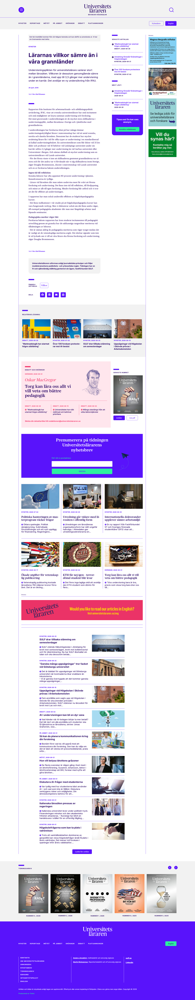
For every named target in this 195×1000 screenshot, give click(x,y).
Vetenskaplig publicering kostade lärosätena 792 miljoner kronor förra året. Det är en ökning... (38, 585)
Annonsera (25, 964)
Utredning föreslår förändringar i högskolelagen (128, 58)
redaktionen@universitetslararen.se (64, 421)
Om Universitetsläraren (32, 961)
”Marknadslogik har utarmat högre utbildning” (35, 345)
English (24, 981)
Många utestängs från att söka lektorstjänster (93, 410)
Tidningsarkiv (27, 971)
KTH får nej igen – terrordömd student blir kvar (79, 576)
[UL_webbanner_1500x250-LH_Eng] (82, 619)
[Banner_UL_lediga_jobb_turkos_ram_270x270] (162, 125)
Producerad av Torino (26, 993)
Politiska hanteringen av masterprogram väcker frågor (40, 518)
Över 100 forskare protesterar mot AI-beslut (66, 345)
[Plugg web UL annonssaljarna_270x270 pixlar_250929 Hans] (162, 156)
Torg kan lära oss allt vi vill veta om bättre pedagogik (48, 391)
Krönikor (70, 23)
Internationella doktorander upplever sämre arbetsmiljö (123, 518)
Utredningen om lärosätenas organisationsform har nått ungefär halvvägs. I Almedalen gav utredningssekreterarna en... (80, 528)
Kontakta (25, 958)
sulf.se (129, 958)
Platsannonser (95, 23)
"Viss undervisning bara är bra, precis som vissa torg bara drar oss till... (122, 585)
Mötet (47, 23)
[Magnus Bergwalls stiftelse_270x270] (162, 64)
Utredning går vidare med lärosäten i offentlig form (81, 518)
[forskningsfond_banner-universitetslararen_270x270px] (162, 95)
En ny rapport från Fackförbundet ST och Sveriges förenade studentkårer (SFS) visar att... (122, 527)
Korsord (24, 974)
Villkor (44, 285)
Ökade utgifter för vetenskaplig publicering (40, 576)
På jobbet (57, 23)
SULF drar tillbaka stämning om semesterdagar (96, 345)
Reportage (35, 23)
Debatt (81, 23)
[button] (42, 294)
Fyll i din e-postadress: (61, 458)
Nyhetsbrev (26, 968)
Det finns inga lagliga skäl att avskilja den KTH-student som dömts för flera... (82, 585)
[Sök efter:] (172, 10)
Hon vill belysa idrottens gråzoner (59, 760)
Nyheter (23, 23)
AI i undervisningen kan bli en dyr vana (61, 715)
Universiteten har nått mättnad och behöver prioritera (63, 411)
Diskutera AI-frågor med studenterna (61, 782)
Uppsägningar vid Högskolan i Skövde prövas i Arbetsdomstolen (128, 346)
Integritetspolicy (29, 978)
